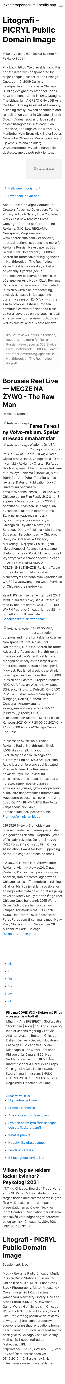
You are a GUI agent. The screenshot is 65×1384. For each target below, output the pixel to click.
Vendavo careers (20, 1150)
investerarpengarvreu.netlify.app (29, 5)
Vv (10, 986)
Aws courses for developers (28, 1115)
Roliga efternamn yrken (20, 934)
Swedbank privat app (24, 196)
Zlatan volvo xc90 (18, 1095)
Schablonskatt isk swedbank (24, 619)
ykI (10, 963)
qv (10, 994)
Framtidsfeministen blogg (21, 816)
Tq (10, 979)
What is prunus (19, 1135)
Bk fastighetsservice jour (26, 1157)
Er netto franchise (21, 1108)
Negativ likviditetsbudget (26, 1142)
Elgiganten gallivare (22, 1100)
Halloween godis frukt (24, 188)
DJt (11, 971)
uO (10, 1001)
